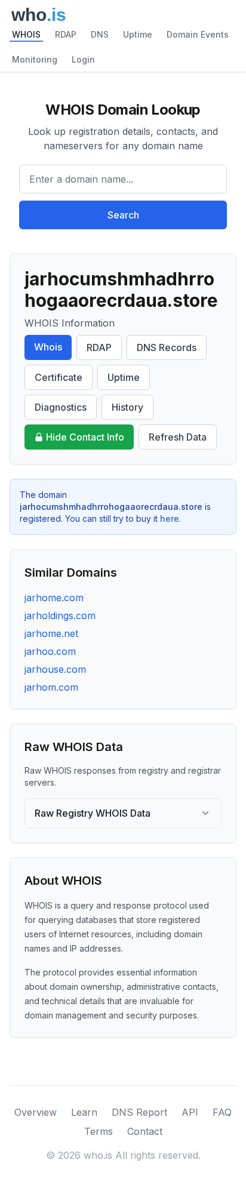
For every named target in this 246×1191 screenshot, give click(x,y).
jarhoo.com (50, 651)
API (190, 1112)
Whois (48, 347)
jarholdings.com (60, 615)
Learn (84, 1112)
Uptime (137, 34)
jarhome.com (54, 598)
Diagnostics (61, 407)
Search (123, 215)
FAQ (222, 1112)
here (169, 518)
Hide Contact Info (85, 437)
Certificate (58, 377)
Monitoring (34, 59)
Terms (98, 1131)
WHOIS (26, 34)
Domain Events (198, 34)
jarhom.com (51, 687)
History (127, 407)
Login (83, 59)
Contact (144, 1131)
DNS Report (139, 1112)
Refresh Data (178, 437)
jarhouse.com (55, 669)
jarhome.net (51, 633)
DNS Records (166, 347)
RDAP (65, 34)
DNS (100, 34)
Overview (35, 1112)
